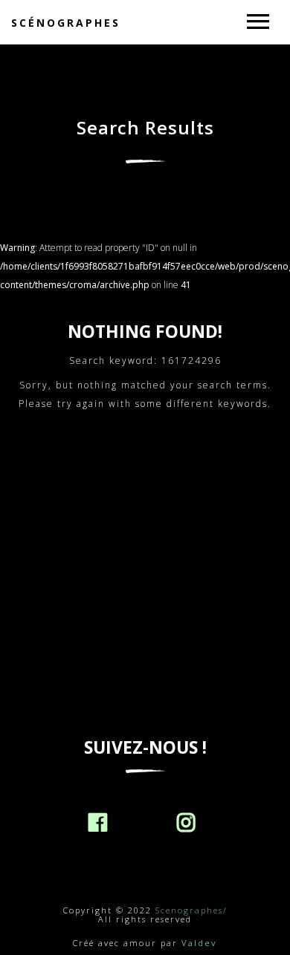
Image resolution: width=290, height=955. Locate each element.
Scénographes (65, 23)
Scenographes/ (191, 910)
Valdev (199, 942)
